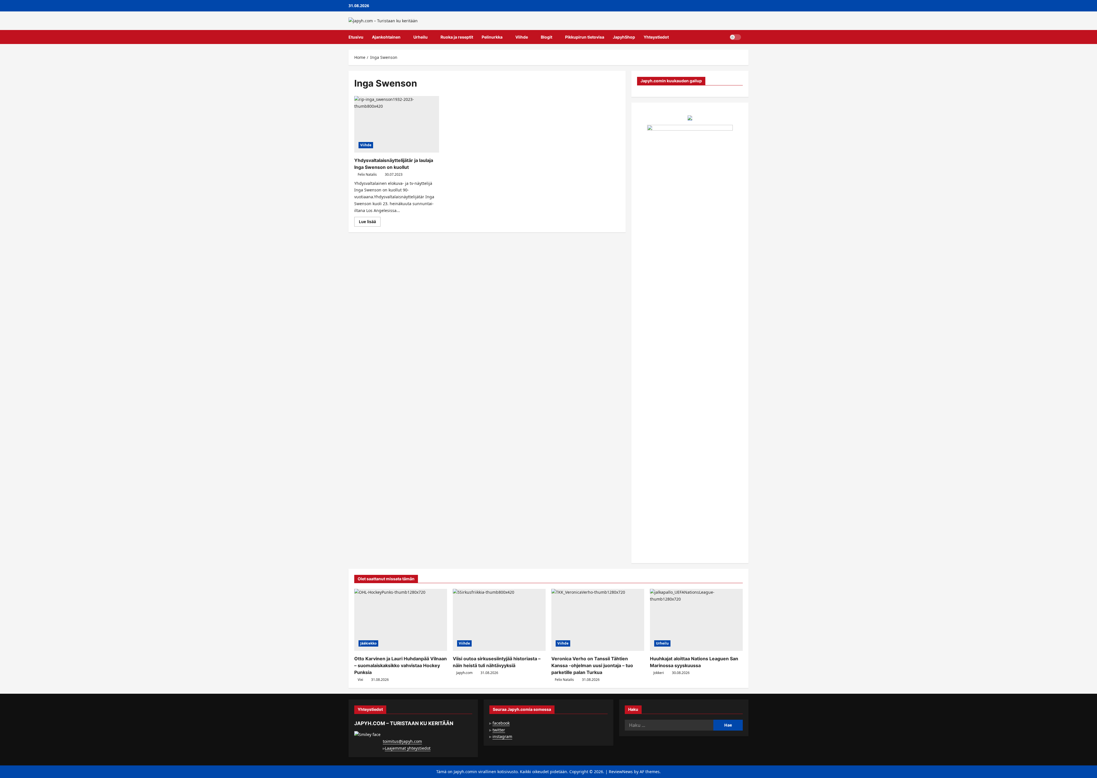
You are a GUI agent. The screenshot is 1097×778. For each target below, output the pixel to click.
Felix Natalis (367, 174)
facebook (501, 723)
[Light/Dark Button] (735, 37)
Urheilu (420, 37)
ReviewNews (621, 771)
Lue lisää (370, 223)
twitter (499, 730)
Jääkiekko (368, 643)
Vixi (360, 679)
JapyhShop (624, 37)
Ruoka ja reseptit (457, 37)
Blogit (546, 37)
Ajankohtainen (386, 37)
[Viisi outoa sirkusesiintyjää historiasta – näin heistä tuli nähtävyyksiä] (499, 620)
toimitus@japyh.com (402, 741)
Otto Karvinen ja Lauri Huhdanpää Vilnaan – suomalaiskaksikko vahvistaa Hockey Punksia (400, 665)
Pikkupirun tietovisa (584, 37)
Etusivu (356, 37)
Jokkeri (658, 672)
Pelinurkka (492, 37)
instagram (502, 736)
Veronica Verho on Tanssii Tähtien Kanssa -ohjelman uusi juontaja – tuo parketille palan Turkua (592, 665)
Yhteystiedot (656, 37)
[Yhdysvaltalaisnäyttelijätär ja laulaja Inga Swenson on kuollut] (396, 124)
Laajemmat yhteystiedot (408, 748)
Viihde (521, 37)
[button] (746, 37)
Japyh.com (464, 672)
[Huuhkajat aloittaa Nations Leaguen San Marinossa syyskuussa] (696, 620)
